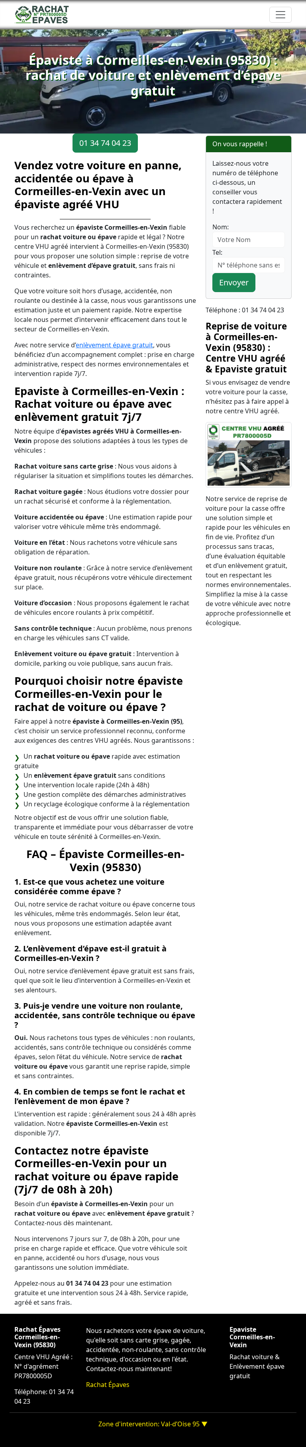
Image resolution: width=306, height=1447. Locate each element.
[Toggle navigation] (280, 15)
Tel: (217, 252)
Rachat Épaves (107, 1384)
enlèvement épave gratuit (114, 345)
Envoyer (234, 282)
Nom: (220, 227)
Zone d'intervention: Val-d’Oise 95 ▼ (153, 1424)
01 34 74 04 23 (105, 143)
